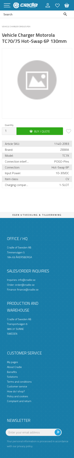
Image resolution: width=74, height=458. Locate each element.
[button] (7, 5)
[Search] (66, 14)
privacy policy (24, 446)
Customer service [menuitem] (17, 386)
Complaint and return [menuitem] (19, 401)
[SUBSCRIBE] (65, 434)
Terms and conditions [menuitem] (19, 382)
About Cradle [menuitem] (14, 367)
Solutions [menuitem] (12, 377)
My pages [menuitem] (12, 362)
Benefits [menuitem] (12, 372)
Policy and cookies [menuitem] (17, 396)
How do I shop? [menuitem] (16, 391)
